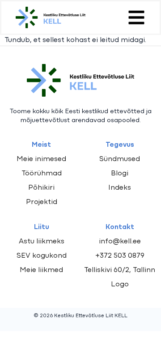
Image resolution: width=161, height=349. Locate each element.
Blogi (119, 173)
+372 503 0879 (119, 256)
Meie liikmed (41, 270)
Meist (41, 145)
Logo (120, 284)
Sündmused (119, 159)
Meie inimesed (41, 159)
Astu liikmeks (41, 241)
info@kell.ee (120, 241)
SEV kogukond (42, 256)
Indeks (119, 188)
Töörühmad (41, 173)
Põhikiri (41, 188)
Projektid (41, 202)
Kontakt (120, 227)
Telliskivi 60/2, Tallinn (119, 270)
